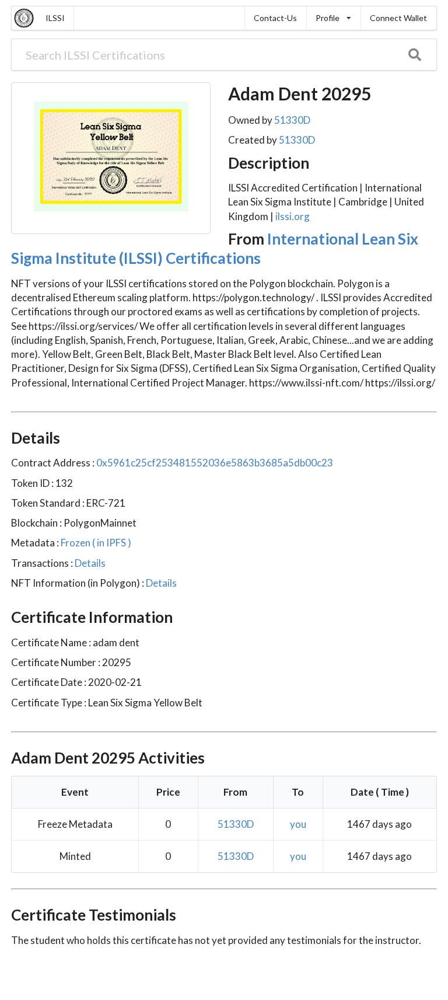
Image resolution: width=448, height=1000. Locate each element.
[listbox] (333, 18)
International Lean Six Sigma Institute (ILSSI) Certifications (214, 248)
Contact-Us (275, 18)
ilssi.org (292, 216)
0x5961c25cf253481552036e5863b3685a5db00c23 (214, 463)
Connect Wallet (398, 18)
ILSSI (55, 18)
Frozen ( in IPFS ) (95, 542)
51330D (292, 120)
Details (89, 563)
